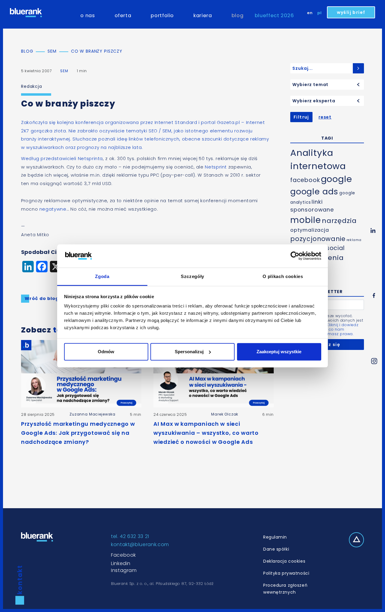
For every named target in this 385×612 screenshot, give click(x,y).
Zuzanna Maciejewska (92, 414)
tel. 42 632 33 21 (130, 536)
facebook (305, 180)
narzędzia (339, 220)
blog (238, 15)
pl (319, 13)
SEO (153, 131)
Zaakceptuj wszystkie (279, 351)
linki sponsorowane (312, 206)
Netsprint (216, 167)
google (336, 179)
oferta (123, 15)
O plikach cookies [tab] (283, 276)
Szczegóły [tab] (192, 276)
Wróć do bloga (43, 298)
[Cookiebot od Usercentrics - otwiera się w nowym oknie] (295, 256)
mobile (305, 220)
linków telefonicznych (154, 139)
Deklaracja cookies (284, 561)
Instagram (124, 570)
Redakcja (31, 86)
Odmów (106, 351)
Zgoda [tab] (102, 276)
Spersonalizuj (189, 351)
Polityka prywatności (286, 573)
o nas (87, 15)
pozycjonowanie (318, 238)
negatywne (52, 209)
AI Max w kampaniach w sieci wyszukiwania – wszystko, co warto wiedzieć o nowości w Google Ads (206, 433)
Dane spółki (276, 549)
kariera (202, 15)
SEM (64, 70)
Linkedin (121, 563)
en (310, 13)
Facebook (123, 555)
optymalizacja (309, 230)
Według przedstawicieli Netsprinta (62, 159)
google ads (314, 191)
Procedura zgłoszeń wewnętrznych (285, 588)
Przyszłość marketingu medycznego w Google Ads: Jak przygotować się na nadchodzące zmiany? (78, 433)
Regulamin (275, 537)
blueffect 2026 (274, 15)
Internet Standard (176, 122)
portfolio (162, 15)
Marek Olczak (224, 414)
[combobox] (327, 84)
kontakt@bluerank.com (140, 544)
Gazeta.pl (228, 122)
